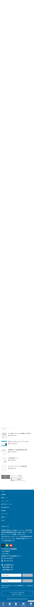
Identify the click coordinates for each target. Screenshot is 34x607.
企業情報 (3, 510)
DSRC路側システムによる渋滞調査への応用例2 (19, 433)
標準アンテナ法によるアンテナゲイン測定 (18, 441)
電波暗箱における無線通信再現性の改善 (17, 449)
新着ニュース (4, 497)
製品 (16, 605)
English (3, 520)
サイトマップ (4, 513)
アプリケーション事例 (16, 476)
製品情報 (3, 494)
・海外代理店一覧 (6, 569)
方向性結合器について (13, 458)
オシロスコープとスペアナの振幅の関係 (17, 466)
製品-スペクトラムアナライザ (18, 480)
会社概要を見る (9, 565)
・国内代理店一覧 (6, 567)
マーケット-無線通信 (16, 479)
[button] (17, 593)
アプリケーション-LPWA (17, 477)
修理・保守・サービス (6, 504)
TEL (31, 605)
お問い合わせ (23, 605)
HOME (3, 491)
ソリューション (5, 501)
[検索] (27, 575)
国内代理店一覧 (5, 507)
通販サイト (4, 517)
